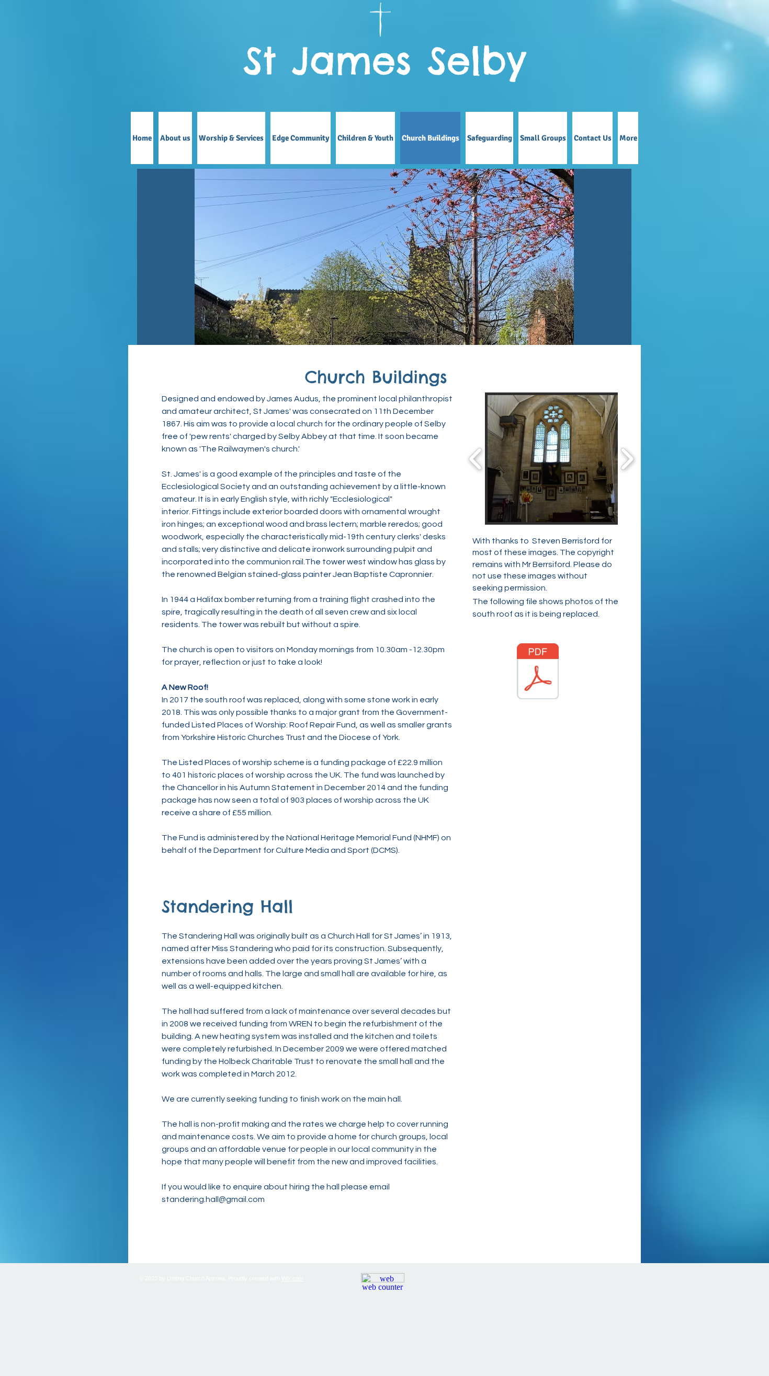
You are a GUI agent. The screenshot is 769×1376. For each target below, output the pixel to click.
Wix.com (292, 1278)
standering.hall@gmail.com (213, 1199)
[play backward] (476, 459)
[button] (384, 288)
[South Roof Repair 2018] (537, 672)
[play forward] (627, 459)
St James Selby (384, 60)
